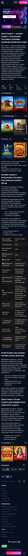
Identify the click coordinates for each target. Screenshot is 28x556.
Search (24, 554)
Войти (16, 2)
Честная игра (4, 519)
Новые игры (11, 88)
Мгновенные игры (6, 498)
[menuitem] (6, 488)
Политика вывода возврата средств (9, 506)
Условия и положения (6, 524)
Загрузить (9, 16)
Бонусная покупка (6, 500)
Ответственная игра (6, 516)
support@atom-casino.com (8, 532)
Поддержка (14, 542)
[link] (5, 469)
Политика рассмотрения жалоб (9, 526)
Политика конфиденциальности (9, 514)
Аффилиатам (4, 536)
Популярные (4, 493)
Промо (8, 26)
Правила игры (5, 521)
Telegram (4, 534)
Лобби (4, 88)
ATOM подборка (18, 88)
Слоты (3, 488)
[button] (21, 20)
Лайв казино (4, 495)
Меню (4, 554)
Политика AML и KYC (6, 511)
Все (26, 93)
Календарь (17, 26)
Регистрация (23, 2)
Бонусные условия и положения (9, 509)
